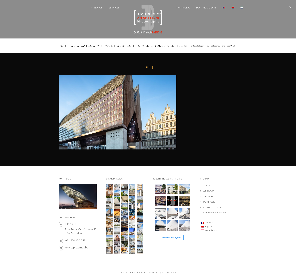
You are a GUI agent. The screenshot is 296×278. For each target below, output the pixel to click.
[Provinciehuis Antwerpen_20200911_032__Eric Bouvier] (132, 187)
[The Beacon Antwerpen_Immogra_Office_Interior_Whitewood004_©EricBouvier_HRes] (109, 206)
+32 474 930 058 (75, 240)
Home (185, 46)
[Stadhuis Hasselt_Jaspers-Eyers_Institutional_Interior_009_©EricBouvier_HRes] (117, 219)
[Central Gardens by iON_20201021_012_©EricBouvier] (140, 193)
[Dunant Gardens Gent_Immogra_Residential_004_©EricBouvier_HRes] (140, 231)
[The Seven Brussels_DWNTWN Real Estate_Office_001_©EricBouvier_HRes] (140, 244)
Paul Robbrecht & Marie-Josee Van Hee (221, 46)
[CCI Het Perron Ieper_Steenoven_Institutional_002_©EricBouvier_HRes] (117, 231)
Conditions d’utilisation (214, 212)
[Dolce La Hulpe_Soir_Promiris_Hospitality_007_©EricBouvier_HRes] (124, 231)
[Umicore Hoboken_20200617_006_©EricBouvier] (124, 193)
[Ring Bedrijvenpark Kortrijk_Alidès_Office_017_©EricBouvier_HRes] (124, 206)
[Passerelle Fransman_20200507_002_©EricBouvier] (117, 199)
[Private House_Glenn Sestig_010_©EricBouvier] (124, 199)
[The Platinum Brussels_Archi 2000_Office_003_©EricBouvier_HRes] (124, 244)
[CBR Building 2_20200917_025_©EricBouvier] (140, 187)
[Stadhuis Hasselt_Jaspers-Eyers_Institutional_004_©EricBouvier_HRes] (124, 219)
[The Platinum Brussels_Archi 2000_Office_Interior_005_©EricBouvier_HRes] (117, 244)
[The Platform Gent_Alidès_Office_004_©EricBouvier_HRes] (132, 238)
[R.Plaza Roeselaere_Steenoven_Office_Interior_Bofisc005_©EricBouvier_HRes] (140, 238)
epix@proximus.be (76, 247)
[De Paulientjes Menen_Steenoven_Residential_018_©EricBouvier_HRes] (132, 206)
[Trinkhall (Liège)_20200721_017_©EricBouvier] (109, 199)
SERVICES (114, 7)
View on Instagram (171, 237)
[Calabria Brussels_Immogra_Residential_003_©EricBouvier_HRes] (124, 238)
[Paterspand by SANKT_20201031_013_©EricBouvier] (109, 193)
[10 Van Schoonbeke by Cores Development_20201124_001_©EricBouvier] (117, 187)
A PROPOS (97, 7)
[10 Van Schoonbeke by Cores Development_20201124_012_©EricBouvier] (109, 187)
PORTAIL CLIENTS (206, 7)
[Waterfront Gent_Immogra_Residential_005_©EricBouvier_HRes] (117, 250)
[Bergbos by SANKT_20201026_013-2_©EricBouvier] (117, 193)
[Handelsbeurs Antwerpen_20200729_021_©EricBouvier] (132, 193)
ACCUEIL (207, 185)
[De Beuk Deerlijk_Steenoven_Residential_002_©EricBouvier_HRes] (109, 250)
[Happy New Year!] (184, 201)
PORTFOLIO (183, 7)
